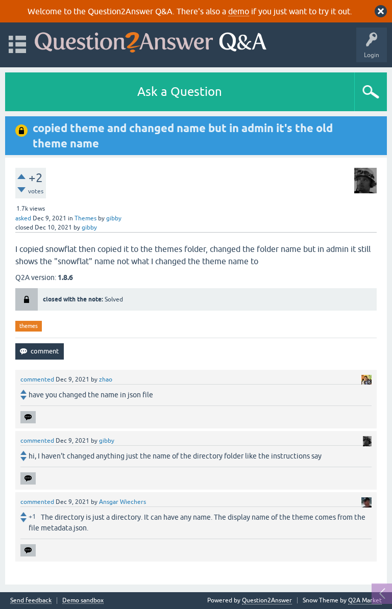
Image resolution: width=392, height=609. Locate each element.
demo (238, 11)
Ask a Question (179, 91)
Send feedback (31, 600)
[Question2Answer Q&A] (150, 40)
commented (37, 379)
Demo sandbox (83, 600)
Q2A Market (365, 600)
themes (28, 326)
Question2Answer (267, 600)
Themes (85, 218)
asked (23, 218)
